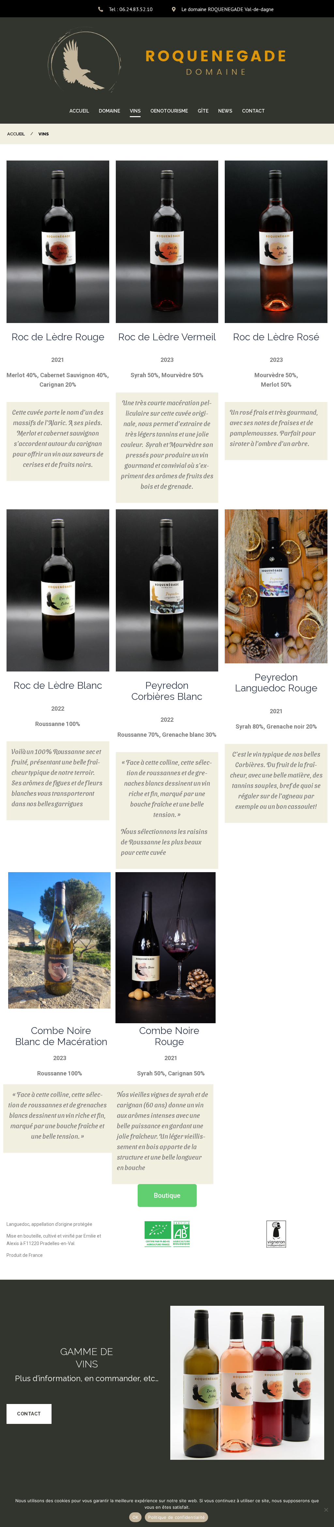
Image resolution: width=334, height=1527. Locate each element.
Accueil (16, 133)
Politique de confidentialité (176, 1517)
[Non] (326, 1509)
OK (135, 1517)
